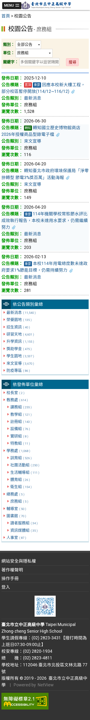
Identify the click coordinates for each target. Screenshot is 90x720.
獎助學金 (19, 349)
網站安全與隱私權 (18, 561)
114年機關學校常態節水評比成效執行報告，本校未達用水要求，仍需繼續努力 (44, 220)
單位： (9, 53)
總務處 (15, 494)
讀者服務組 (24, 523)
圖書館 (16, 516)
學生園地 (20, 356)
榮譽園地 (19, 319)
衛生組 (21, 486)
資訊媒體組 (24, 530)
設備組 (20, 428)
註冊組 (21, 421)
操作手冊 (10, 578)
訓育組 (21, 458)
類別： (9, 44)
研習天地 (20, 334)
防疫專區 (18, 370)
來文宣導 (20, 363)
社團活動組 (24, 465)
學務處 (18, 450)
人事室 (16, 537)
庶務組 (19, 501)
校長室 (15, 392)
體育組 (20, 479)
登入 (5, 587)
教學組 (21, 414)
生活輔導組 (24, 472)
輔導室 (16, 508)
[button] (12, 5)
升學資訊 (20, 341)
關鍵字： (10, 62)
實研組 (19, 436)
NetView (46, 685)
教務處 (17, 400)
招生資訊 (18, 327)
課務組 (21, 407)
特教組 (20, 443)
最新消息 (21, 312)
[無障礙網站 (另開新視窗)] (45, 701)
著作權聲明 (12, 570)
